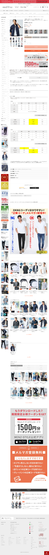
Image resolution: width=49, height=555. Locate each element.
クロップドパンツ (4, 83)
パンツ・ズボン (18, 537)
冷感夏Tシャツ (4, 52)
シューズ (30, 13)
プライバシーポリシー (13, 531)
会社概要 (2, 524)
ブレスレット (3, 110)
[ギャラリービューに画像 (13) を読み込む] (16, 44)
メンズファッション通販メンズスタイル (15, 16)
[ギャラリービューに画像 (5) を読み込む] (21, 38)
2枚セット (3, 62)
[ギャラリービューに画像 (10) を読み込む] (21, 41)
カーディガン (3, 46)
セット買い (11, 10)
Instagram (32, 526)
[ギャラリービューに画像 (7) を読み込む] (13, 41)
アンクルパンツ (4, 81)
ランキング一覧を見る (28, 402)
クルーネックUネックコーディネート (16, 195)
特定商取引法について (13, 533)
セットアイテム (26, 16)
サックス (36, 33)
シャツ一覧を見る (28, 334)
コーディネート (21, 10)
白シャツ (11, 91)
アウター (17, 13)
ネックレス (3, 108)
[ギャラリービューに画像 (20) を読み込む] (21, 46)
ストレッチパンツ (4, 77)
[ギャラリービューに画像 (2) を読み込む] (13, 38)
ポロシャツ (3, 60)
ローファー (25, 542)
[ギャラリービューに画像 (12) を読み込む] (13, 44)
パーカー (3, 44)
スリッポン (25, 543)
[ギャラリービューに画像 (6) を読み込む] (11, 41)
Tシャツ (3, 56)
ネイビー (26, 33)
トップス (22, 13)
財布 (2, 116)
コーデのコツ (27, 10)
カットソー (28, 367)
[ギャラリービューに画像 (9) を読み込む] (19, 41)
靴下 (2, 114)
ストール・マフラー (33, 542)
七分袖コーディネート (27, 195)
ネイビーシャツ (17, 91)
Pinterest (32, 531)
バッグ (32, 538)
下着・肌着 (3, 112)
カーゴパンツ (3, 75)
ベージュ (45, 33)
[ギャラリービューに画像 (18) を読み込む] (16, 46)
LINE (31, 524)
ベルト (3, 106)
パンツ (26, 13)
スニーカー (3, 93)
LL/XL (44, 37)
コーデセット (3, 23)
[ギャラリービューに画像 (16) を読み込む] (11, 46)
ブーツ (3, 87)
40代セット (3, 25)
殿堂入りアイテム (3, 118)
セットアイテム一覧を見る (29, 295)
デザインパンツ (4, 79)
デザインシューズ (4, 89)
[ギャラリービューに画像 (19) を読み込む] (19, 46)
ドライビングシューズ (5, 91)
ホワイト (31, 33)
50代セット (3, 27)
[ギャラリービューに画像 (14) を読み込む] (19, 44)
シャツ (3, 58)
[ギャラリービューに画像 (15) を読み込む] (21, 44)
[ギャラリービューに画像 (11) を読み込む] (11, 44)
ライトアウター (16, 367)
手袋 (31, 543)
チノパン (17, 538)
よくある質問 (12, 530)
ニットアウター (3, 542)
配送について (12, 525)
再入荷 (7, 10)
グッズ (34, 13)
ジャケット (3, 42)
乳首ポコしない (12, 13)
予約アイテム (3, 120)
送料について (45, 10)
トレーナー (3, 48)
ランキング (15, 10)
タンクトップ (10, 543)
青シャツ (22, 91)
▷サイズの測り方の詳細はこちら (41, 115)
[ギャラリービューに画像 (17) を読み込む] (13, 46)
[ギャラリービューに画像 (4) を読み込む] (19, 38)
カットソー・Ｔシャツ (11, 538)
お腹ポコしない (5, 13)
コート (2, 543)
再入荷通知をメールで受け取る (36, 50)
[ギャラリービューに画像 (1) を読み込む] (11, 38)
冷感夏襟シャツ (4, 54)
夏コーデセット (4, 29)
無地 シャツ (28, 91)
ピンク (40, 33)
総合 (16, 365)
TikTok (32, 529)
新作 (4, 10)
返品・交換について (13, 528)
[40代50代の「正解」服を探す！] (47, 13)
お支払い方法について (13, 527)
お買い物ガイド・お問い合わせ (14, 524)
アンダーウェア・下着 (34, 547)
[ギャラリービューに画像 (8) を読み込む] (16, 41)
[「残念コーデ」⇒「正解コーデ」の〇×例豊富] (23, 7)
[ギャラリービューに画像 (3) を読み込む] (16, 38)
